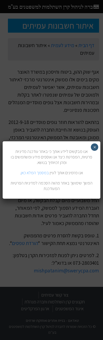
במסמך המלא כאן (35, 173)
